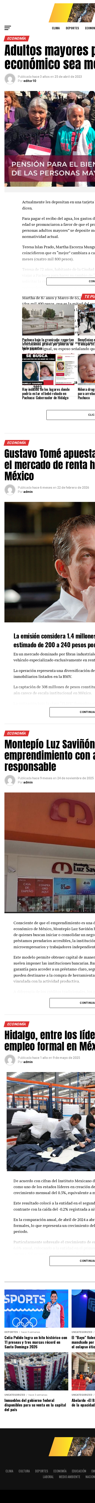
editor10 (29, 81)
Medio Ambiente (69, 1476)
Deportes (72, 28)
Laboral (48, 1476)
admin (28, 492)
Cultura (24, 1471)
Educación (79, 1471)
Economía (59, 1471)
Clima (56, 28)
